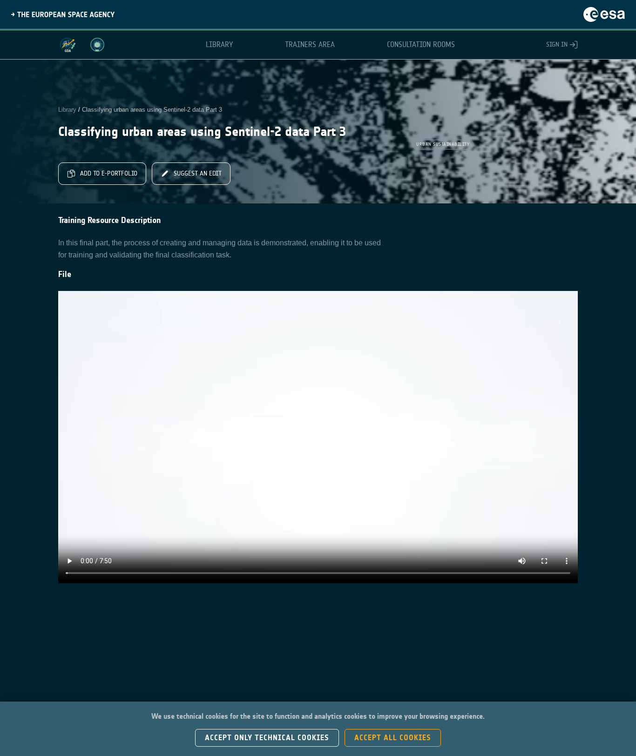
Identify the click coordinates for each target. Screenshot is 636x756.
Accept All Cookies (392, 737)
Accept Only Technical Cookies (267, 737)
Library (67, 109)
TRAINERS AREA (310, 44)
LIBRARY (219, 44)
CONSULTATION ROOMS (421, 44)
